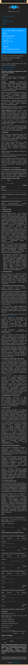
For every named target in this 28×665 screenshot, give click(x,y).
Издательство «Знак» (14, 11)
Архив (4, 23)
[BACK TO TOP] (14, 658)
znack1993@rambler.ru (8, 69)
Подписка (5, 19)
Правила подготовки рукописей (10, 18)
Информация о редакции (8, 16)
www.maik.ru (13, 315)
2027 (4, 24)
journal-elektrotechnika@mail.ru (8, 67)
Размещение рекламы (8, 21)
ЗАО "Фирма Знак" (16, 662)
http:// (9, 315)
